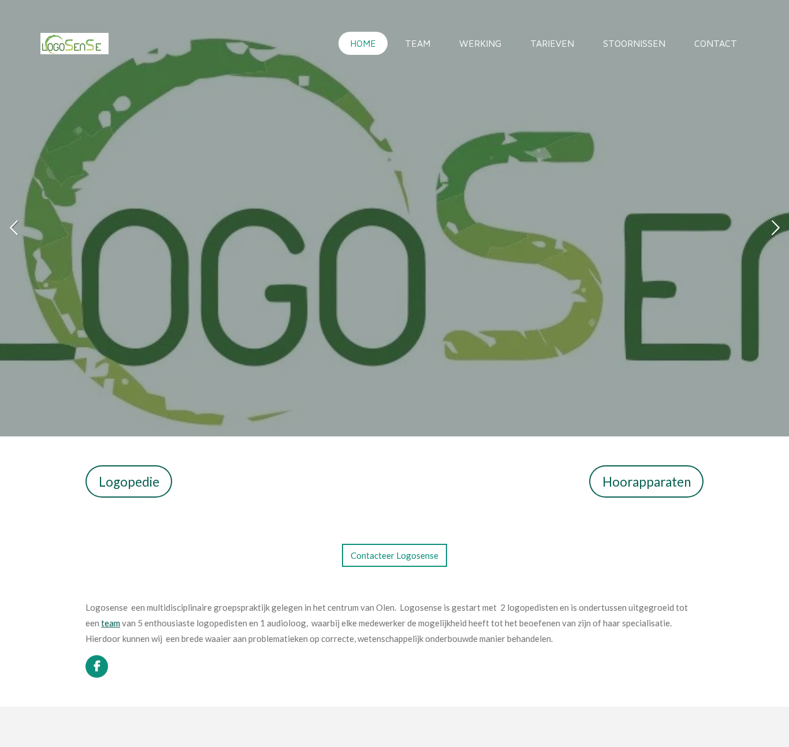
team (110, 623)
